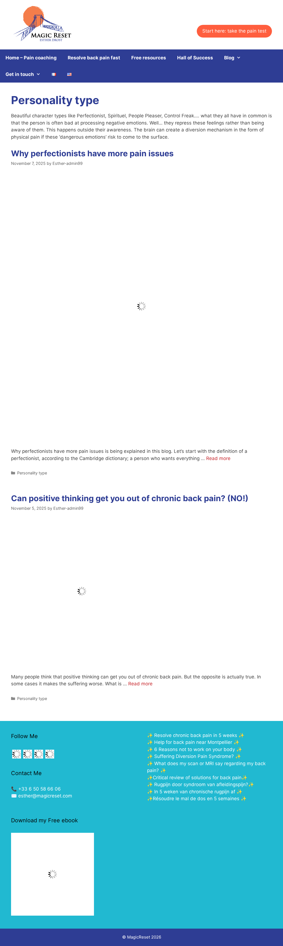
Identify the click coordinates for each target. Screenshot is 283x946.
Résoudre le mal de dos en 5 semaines (196, 798)
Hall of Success (195, 57)
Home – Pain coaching (31, 57)
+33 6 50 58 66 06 (39, 789)
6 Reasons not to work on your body (195, 749)
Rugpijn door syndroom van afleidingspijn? (201, 784)
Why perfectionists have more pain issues (92, 153)
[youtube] (49, 758)
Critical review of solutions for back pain (197, 777)
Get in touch (20, 74)
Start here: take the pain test (234, 31)
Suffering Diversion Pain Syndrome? (194, 756)
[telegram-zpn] (16, 758)
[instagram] (38, 758)
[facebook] (27, 758)
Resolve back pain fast (94, 57)
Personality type (32, 473)
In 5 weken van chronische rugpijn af (194, 791)
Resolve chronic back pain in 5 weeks (195, 735)
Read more (218, 458)
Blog (229, 57)
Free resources (148, 57)
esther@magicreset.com (45, 796)
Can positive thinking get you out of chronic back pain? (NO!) (129, 498)
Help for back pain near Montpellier (193, 742)
